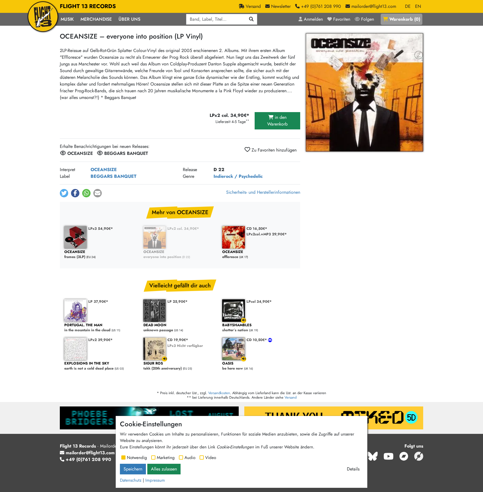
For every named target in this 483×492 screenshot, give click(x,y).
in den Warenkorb (277, 120)
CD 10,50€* (257, 339)
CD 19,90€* (177, 339)
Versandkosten (219, 393)
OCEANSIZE (104, 169)
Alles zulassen (164, 469)
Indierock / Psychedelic (238, 176)
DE (408, 6)
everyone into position (162, 254)
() (404, 19)
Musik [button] (67, 19)
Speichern (133, 469)
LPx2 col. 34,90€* (183, 228)
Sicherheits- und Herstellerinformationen (263, 192)
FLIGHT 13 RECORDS (88, 6)
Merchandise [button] (96, 19)
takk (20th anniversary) (162, 366)
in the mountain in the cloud (87, 328)
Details (353, 469)
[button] (64, 193)
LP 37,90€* (98, 301)
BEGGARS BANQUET (113, 176)
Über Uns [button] (129, 19)
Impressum (155, 480)
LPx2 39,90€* (100, 339)
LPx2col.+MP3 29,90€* (267, 234)
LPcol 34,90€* (259, 301)
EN (418, 6)
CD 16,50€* (257, 228)
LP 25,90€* (177, 301)
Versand (291, 397)
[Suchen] (251, 19)
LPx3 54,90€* (100, 228)
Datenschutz (130, 480)
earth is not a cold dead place (88, 366)
